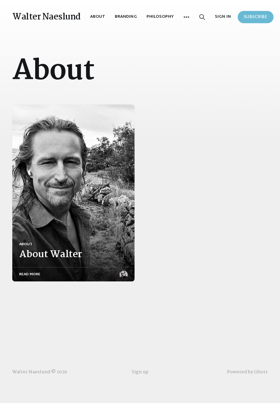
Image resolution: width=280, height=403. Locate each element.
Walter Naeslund (46, 17)
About (97, 16)
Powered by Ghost (247, 372)
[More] (186, 17)
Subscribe (256, 17)
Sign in (222, 17)
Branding (126, 16)
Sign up (140, 372)
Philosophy (160, 16)
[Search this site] (202, 17)
